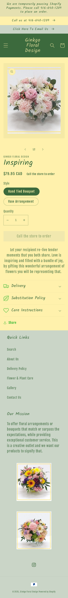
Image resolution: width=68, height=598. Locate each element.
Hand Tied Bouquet (21, 191)
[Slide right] (43, 149)
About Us (13, 359)
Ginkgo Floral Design (29, 592)
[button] (6, 45)
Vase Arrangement (21, 201)
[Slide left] (25, 149)
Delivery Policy (17, 369)
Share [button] (12, 323)
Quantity (8, 211)
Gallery (11, 388)
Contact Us (14, 398)
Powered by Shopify (47, 592)
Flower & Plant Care (20, 378)
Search (11, 350)
